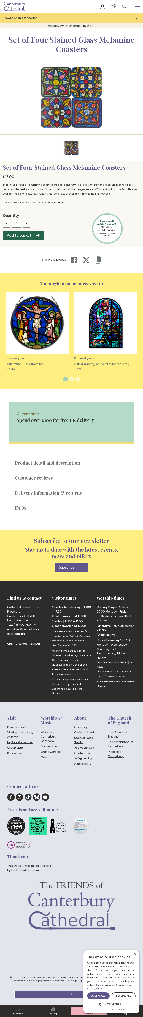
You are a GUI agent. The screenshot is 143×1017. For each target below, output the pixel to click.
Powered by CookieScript (111, 1009)
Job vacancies (84, 748)
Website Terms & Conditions (63, 977)
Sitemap (72, 980)
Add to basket (19, 235)
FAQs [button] (20, 508)
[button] (71, 994)
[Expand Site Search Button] (125, 6)
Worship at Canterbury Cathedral (49, 736)
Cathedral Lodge (85, 732)
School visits (15, 753)
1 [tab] (65, 379)
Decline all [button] (123, 995)
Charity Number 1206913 (33, 977)
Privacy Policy (17, 980)
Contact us (82, 753)
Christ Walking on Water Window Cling (101, 364)
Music (45, 757)
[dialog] (111, 981)
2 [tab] (71, 379)
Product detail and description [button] (47, 463)
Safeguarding (83, 758)
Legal (81, 980)
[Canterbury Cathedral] (15, 6)
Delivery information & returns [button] (48, 493)
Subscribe (67, 567)
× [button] (135, 954)
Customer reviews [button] (34, 478)
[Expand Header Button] (137, 6)
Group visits (15, 748)
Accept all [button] (98, 995)
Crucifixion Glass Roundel (24, 364)
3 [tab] (77, 379)
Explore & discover (20, 742)
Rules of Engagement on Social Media (46, 980)
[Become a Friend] (71, 917)
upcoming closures (63, 689)
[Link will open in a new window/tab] (11, 797)
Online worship (51, 751)
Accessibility (82, 764)
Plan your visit (16, 727)
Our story (81, 727)
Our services (49, 746)
